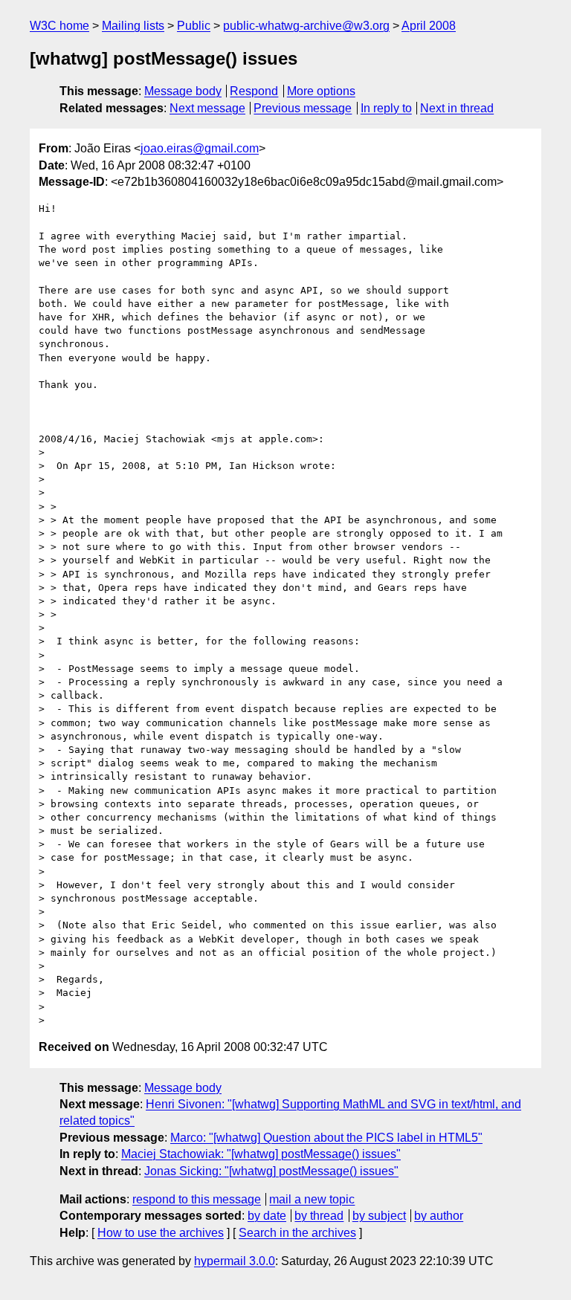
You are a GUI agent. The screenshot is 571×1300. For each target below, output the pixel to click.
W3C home (59, 25)
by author (438, 1215)
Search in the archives (297, 1232)
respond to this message (196, 1199)
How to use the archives (160, 1232)
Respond (254, 91)
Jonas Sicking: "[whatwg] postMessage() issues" (271, 1171)
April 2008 (428, 25)
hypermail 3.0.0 (234, 1261)
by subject (379, 1215)
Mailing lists (133, 25)
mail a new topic (312, 1199)
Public (193, 25)
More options (321, 91)
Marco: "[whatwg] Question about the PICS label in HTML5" (326, 1137)
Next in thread (457, 108)
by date (267, 1215)
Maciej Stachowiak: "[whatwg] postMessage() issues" (261, 1154)
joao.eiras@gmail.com (200, 148)
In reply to (386, 108)
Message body (183, 91)
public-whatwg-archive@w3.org (306, 25)
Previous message (303, 108)
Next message (207, 108)
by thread (318, 1215)
